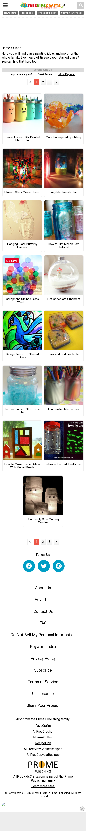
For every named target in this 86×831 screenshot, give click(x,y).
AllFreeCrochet (43, 731)
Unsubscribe (43, 693)
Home (6, 48)
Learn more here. (43, 786)
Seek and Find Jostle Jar (64, 354)
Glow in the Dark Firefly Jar (63, 464)
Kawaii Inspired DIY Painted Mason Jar (22, 139)
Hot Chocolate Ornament (63, 299)
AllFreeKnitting (43, 737)
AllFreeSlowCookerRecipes (43, 749)
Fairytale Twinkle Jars (64, 192)
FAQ (43, 623)
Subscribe (43, 670)
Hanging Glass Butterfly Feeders (22, 246)
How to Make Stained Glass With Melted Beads (22, 466)
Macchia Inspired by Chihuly (64, 137)
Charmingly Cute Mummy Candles (43, 521)
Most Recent (45, 74)
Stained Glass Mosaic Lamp (22, 192)
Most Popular (66, 74)
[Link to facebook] (29, 566)
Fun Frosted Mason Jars (63, 409)
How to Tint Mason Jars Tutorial (63, 246)
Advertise (43, 599)
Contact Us (43, 611)
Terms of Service (43, 681)
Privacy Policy (43, 658)
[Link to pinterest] (59, 566)
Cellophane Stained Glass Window (22, 301)
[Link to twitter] (44, 566)
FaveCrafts (43, 726)
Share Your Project (43, 705)
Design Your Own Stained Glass (22, 356)
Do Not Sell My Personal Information (43, 634)
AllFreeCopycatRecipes (43, 755)
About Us (43, 587)
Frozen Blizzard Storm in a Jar (22, 411)
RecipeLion (43, 743)
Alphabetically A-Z (21, 74)
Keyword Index (43, 646)
